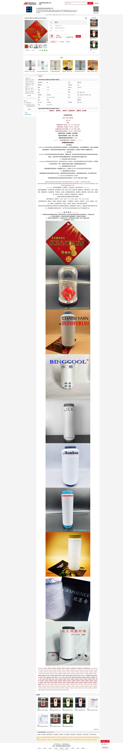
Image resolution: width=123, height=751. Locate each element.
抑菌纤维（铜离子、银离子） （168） (31, 93)
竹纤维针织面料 (85, 734)
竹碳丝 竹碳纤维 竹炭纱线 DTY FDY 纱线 (81, 71)
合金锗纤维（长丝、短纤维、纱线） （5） (32, 84)
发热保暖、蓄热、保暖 (56, 14)
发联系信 (53, 41)
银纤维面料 (43, 734)
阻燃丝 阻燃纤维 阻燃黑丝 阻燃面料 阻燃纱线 (45, 71)
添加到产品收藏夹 (28, 114)
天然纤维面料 (66, 734)
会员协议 (67, 748)
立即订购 (68, 41)
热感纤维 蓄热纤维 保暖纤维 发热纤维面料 (63, 745)
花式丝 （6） (27, 86)
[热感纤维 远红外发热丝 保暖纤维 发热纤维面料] (94, 23)
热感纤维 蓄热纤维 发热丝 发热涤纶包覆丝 (97, 38)
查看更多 (29, 95)
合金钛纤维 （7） (28, 78)
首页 (47, 14)
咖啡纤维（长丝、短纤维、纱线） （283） (32, 79)
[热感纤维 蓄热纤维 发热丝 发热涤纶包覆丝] (94, 33)
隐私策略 (61, 748)
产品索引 (26, 112)
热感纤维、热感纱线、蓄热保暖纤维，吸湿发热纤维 (96, 71)
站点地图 (56, 748)
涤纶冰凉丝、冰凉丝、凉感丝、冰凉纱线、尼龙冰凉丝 (34, 71)
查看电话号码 (28, 102)
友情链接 (83, 748)
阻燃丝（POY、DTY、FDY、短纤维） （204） (33, 89)
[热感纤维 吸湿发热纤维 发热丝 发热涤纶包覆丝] (94, 44)
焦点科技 (63, 749)
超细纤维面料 (49, 734)
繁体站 (78, 748)
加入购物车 (61, 41)
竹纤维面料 (61, 734)
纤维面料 (39, 734)
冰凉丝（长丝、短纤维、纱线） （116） (32, 91)
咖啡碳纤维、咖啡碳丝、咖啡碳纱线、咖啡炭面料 (70, 71)
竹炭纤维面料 (79, 734)
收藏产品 (27, 50)
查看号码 (78, 36)
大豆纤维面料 (55, 734)
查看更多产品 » (96, 729)
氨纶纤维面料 (72, 734)
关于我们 (39, 748)
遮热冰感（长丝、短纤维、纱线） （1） (32, 83)
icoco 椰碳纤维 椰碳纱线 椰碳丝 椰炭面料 (57, 71)
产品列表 (50, 14)
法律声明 (72, 748)
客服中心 (50, 748)
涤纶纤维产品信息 (57, 744)
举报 (33, 50)
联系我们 (44, 748)
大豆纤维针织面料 (92, 734)
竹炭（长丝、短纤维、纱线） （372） (31, 81)
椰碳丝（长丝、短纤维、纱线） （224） (32, 88)
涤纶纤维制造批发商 (65, 744)
